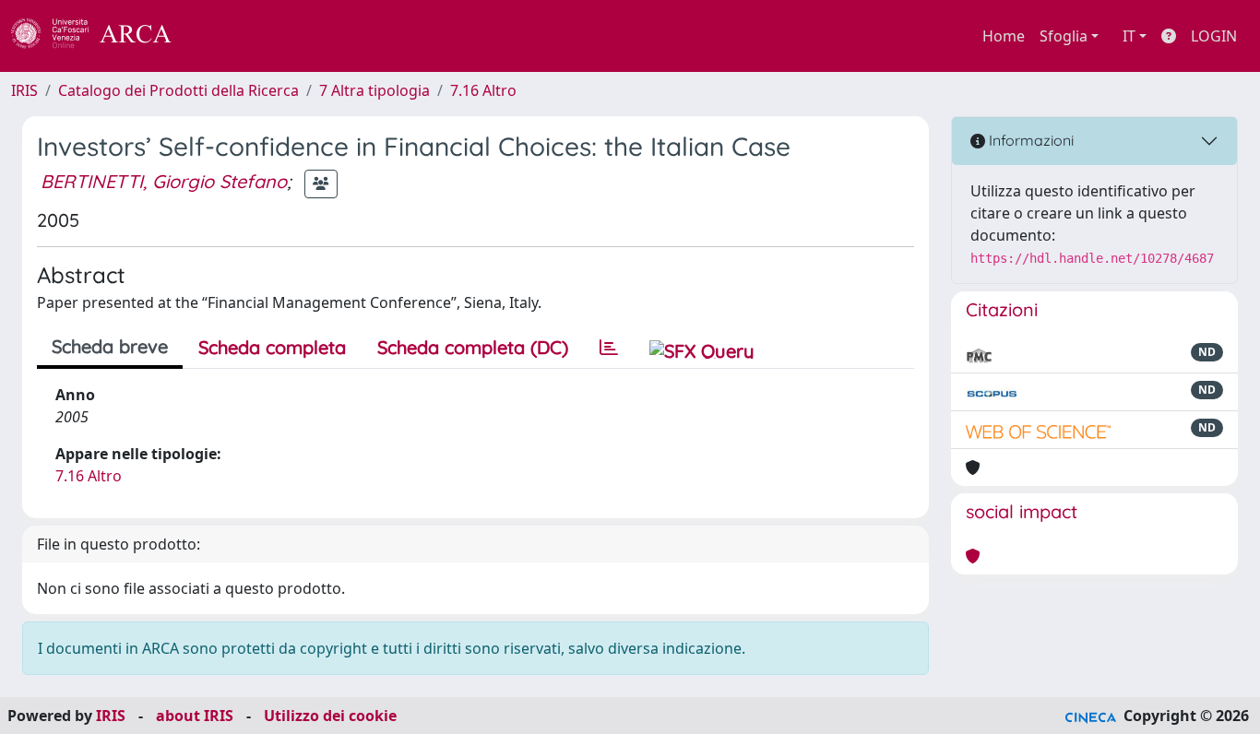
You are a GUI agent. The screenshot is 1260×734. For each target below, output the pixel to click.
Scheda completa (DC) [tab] (472, 347)
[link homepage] (101, 36)
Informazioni (1029, 140)
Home (1003, 36)
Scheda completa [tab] (272, 347)
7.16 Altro (483, 90)
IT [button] (1129, 36)
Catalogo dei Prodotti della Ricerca (178, 90)
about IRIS (194, 715)
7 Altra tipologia (374, 90)
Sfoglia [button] (1064, 36)
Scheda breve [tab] (110, 346)
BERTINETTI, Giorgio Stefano (164, 181)
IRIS (24, 90)
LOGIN (1214, 36)
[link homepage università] (221, 36)
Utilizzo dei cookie (330, 715)
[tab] (609, 347)
